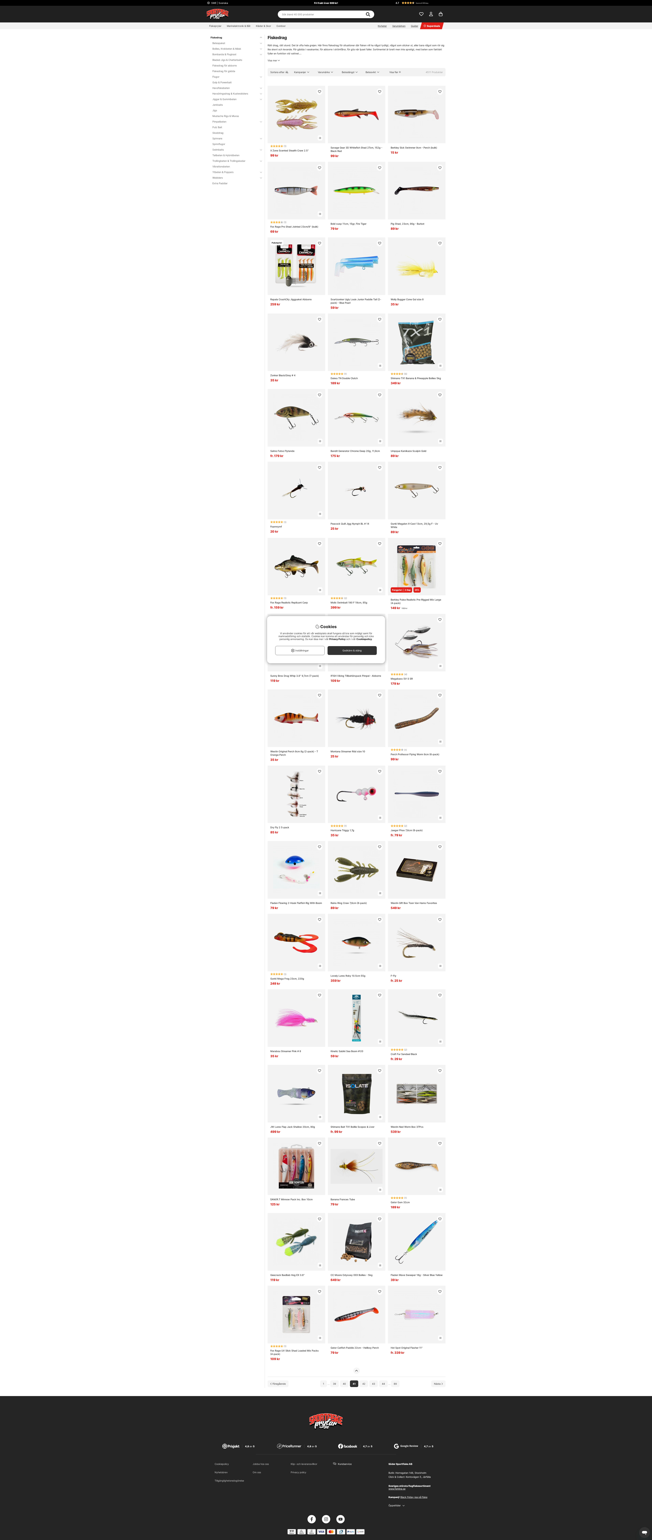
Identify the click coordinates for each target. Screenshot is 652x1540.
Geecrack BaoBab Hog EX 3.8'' (287, 1275)
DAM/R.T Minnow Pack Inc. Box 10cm (291, 1199)
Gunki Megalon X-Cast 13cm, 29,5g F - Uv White (414, 525)
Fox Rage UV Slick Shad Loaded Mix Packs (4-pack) (294, 1352)
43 (373, 1383)
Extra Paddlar (220, 183)
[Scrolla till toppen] (356, 1371)
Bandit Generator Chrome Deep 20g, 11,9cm (355, 450)
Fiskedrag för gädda (223, 71)
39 (334, 1383)
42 (363, 1383)
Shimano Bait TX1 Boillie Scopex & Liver (352, 1126)
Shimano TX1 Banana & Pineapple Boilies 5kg (416, 378)
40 (344, 1383)
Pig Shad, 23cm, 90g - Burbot (407, 223)
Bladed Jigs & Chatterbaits (227, 59)
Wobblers (217, 177)
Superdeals (433, 25)
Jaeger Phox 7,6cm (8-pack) (407, 830)
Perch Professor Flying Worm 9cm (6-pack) (415, 754)
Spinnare (217, 138)
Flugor (215, 76)
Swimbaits (218, 149)
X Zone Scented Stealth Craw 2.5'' (289, 150)
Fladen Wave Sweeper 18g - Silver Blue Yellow (417, 1275)
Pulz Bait (217, 127)
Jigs (214, 110)
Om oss (257, 1472)
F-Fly (393, 975)
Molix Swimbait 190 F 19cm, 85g (349, 602)
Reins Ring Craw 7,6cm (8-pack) (349, 903)
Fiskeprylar (215, 25)
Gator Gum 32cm (400, 1202)
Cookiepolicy (222, 1464)
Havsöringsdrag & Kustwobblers (230, 93)
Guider (414, 25)
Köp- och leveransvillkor (304, 1464)
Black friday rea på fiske (413, 1497)
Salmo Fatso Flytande (282, 450)
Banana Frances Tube (343, 1199)
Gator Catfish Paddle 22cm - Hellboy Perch (355, 1347)
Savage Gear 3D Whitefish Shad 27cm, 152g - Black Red (356, 149)
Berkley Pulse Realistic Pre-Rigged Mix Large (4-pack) (416, 601)
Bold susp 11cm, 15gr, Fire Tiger (348, 223)
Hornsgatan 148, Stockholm (410, 1472)
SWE (219, 3)
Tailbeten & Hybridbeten (225, 155)
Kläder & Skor (263, 25)
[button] (420, 3)
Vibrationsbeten (221, 166)
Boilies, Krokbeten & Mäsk (226, 48)
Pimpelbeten (219, 121)
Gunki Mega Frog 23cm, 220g (287, 978)
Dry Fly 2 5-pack (279, 827)
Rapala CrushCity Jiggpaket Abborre (291, 299)
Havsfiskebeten (221, 87)
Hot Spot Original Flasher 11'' (407, 1347)
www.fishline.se (396, 1488)
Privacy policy (298, 1472)
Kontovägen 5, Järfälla (418, 1476)
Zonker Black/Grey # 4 (282, 375)
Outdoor (281, 25)
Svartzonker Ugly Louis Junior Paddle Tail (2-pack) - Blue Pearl (356, 301)
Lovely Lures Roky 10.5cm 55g (348, 975)
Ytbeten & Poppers (222, 172)
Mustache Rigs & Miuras (225, 116)
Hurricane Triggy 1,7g (342, 830)
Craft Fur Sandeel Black (404, 1054)
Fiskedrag (216, 37)
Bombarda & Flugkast (224, 54)
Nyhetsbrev (221, 1472)
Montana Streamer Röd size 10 (348, 751)
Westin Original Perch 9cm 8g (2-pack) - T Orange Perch (294, 753)
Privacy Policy (337, 639)
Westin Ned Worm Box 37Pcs (407, 1126)
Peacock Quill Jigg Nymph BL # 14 (350, 523)
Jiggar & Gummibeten (224, 99)
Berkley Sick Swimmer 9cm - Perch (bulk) (414, 147)
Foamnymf (276, 526)
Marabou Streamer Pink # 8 (285, 1051)
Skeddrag (217, 132)
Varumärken (398, 25)
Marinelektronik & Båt (238, 25)
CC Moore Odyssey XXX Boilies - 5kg (352, 1275)
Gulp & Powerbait (222, 82)
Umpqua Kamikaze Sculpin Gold (408, 450)
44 (383, 1383)
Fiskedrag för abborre (224, 65)
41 (354, 1383)
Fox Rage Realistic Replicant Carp (289, 602)
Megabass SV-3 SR (402, 678)
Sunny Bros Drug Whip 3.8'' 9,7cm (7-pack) (294, 675)
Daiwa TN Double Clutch (344, 378)
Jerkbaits (217, 104)
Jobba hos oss (261, 1464)
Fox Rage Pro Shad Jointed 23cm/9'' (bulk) (294, 226)
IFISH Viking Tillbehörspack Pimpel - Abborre (356, 675)
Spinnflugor (218, 144)
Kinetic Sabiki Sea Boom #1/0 (347, 1051)
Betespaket (218, 43)
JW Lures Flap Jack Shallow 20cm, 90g (292, 1126)
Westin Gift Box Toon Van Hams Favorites (414, 903)
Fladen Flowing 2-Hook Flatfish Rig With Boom (296, 903)
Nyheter (382, 25)
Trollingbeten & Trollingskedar (228, 160)
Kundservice (345, 1464)
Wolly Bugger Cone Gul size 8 (407, 299)
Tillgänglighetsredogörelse (229, 1480)
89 (395, 1383)
